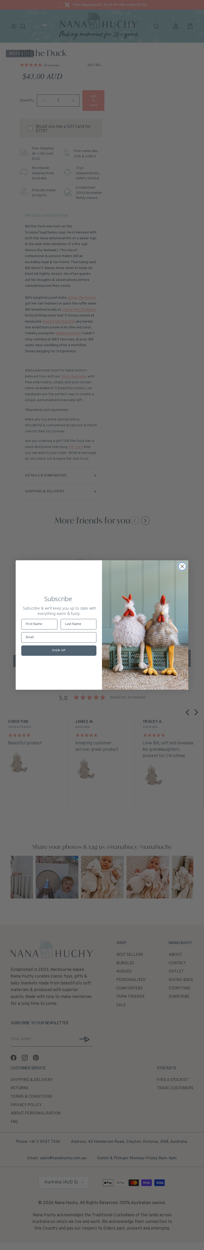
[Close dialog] (182, 566)
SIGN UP (59, 650)
